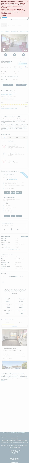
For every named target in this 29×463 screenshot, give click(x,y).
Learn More (3, 15)
